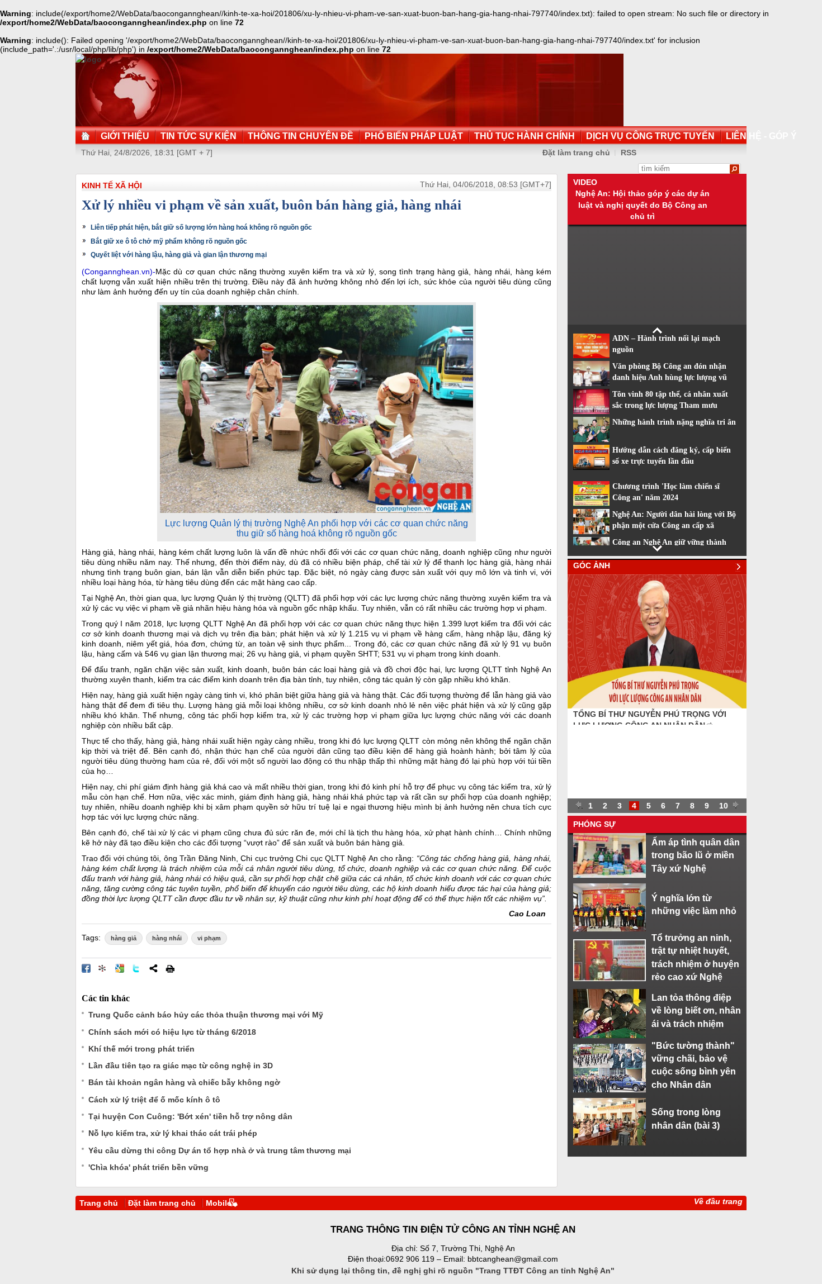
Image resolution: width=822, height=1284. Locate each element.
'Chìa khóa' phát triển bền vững (148, 1167)
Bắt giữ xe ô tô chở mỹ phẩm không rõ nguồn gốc (169, 241)
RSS (628, 152)
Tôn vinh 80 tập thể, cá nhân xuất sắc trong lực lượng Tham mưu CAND (670, 405)
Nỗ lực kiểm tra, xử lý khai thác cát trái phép (172, 1133)
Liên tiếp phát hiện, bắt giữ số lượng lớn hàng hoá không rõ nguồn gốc (201, 227)
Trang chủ (98, 1203)
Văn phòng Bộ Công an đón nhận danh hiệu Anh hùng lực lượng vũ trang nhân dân (669, 377)
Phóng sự (594, 824)
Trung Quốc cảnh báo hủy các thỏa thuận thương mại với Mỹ (205, 1014)
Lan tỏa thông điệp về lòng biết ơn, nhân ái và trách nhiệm (696, 1010)
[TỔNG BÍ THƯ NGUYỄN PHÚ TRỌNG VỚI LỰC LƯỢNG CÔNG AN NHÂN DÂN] (657, 705)
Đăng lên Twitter (136, 968)
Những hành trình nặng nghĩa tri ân (674, 422)
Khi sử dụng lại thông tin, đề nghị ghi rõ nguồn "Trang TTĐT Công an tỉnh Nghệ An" (453, 1270)
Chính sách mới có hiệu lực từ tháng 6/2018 (172, 1032)
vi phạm (209, 938)
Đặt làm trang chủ (162, 1203)
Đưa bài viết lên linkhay (102, 968)
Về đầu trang (718, 1201)
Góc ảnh (591, 565)
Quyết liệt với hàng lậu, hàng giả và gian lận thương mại (179, 255)
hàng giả (123, 938)
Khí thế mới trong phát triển (141, 1048)
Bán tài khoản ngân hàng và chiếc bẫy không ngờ (184, 1082)
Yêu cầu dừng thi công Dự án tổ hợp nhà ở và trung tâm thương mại (219, 1150)
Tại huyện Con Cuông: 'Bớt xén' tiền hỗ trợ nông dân (190, 1116)
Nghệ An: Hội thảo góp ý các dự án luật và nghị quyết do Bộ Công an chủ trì (642, 205)
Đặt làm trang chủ (576, 152)
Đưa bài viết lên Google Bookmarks (119, 968)
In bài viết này (170, 968)
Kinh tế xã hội (112, 185)
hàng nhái (167, 938)
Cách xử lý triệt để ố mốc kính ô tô (154, 1099)
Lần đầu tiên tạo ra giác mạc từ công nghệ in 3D (180, 1065)
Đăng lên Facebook (86, 968)
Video (585, 182)
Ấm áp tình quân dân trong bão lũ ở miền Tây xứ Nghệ (695, 855)
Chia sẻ (153, 968)
